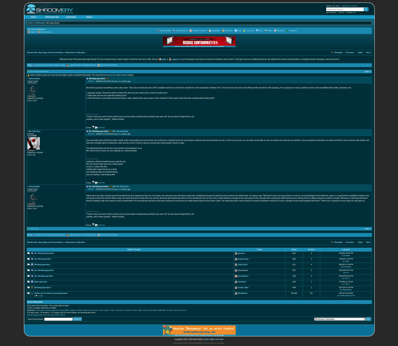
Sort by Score (49, 315)
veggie (72, 310)
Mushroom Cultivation (75, 52)
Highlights (215, 31)
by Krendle (346, 255)
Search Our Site (332, 5)
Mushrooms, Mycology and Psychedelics (45, 52)
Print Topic (60, 315)
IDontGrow (242, 293)
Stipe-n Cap (142, 310)
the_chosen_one (96, 310)
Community (71, 17)
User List (250, 31)
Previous (349, 52)
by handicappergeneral (346, 295)
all (41, 296)
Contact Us (351, 12)
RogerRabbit (64, 310)
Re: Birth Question (43, 259)
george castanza (52, 310)
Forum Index (165, 31)
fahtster (86, 310)
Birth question (41, 282)
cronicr (134, 310)
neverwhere (243, 276)
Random (281, 31)
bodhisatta (161, 310)
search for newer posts (116, 75)
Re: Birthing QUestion (44, 253)
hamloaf (128, 310)
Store (270, 31)
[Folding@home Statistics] (33, 97)
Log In (341, 12)
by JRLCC (346, 278)
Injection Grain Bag (108, 65)
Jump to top (34, 229)
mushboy (79, 310)
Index (360, 52)
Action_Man (243, 287)
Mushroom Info (52, 17)
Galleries (229, 31)
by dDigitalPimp (346, 290)
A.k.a (184, 310)
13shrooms (120, 310)
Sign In (33, 32)
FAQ (239, 31)
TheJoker (242, 282)
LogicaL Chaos (109, 310)
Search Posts (182, 31)
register (175, 59)
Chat (261, 31)
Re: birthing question (44, 276)
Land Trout (178, 310)
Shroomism (40, 310)
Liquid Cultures (76, 65)
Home (33, 17)
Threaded (338, 52)
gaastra (241, 253)
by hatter (346, 261)
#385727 (91, 81)
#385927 (91, 189)
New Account (331, 12)
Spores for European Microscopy (50, 65)
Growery (293, 31)
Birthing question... (43, 265)
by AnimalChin (346, 267)
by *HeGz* (346, 284)
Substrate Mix (90, 65)
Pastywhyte (152, 310)
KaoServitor (243, 259)
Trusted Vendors (199, 31)
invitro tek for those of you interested (51, 293)
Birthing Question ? (43, 287)
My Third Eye (122, 186)
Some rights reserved (213, 339)
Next (368, 52)
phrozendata (122, 131)
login (164, 59)
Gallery (89, 17)
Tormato (169, 310)
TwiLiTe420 (243, 265)
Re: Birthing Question (44, 270)
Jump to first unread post (39, 71)
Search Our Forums (349, 5)
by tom (346, 272)
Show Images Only (35, 315)
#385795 (91, 134)
